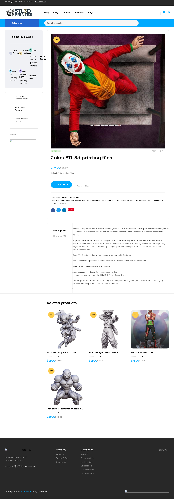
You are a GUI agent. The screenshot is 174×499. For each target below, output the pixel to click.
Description (59, 230)
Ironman (128, 200)
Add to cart (62, 184)
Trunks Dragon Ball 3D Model (104, 352)
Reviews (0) (59, 236)
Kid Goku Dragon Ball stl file (61, 352)
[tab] (59, 230)
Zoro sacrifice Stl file (142, 352)
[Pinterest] (167, 2)
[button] (161, 37)
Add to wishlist (83, 186)
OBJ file (142, 200)
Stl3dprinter (26, 491)
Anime (63, 197)
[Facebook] (154, 2)
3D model (60, 200)
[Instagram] (163, 2)
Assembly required (82, 200)
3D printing (69, 200)
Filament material (108, 200)
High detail (120, 200)
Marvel (135, 200)
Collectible (95, 200)
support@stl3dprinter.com (20, 466)
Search (135, 23)
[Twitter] (158, 2)
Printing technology (155, 200)
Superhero (61, 203)
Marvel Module (73, 197)
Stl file (53, 203)
